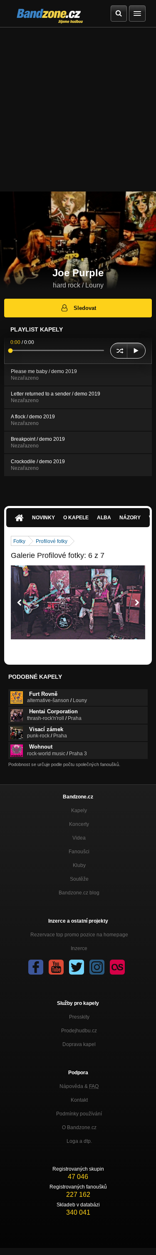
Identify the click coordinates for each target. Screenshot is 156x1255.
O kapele (76, 518)
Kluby (79, 865)
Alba (104, 518)
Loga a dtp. (79, 1141)
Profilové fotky (51, 541)
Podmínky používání (79, 1114)
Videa (79, 838)
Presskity (79, 1017)
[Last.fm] (117, 967)
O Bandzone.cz (79, 1127)
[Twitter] (76, 967)
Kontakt (79, 1100)
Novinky (43, 518)
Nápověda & (79, 1086)
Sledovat (85, 308)
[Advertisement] (78, 109)
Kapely (79, 810)
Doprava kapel (79, 1044)
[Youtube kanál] (56, 967)
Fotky (19, 541)
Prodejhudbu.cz (79, 1031)
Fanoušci (79, 852)
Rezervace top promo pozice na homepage (79, 935)
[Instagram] (96, 967)
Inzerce (79, 948)
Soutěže (79, 879)
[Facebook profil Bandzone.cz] (35, 967)
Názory (130, 518)
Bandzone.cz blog (79, 893)
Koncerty (79, 824)
